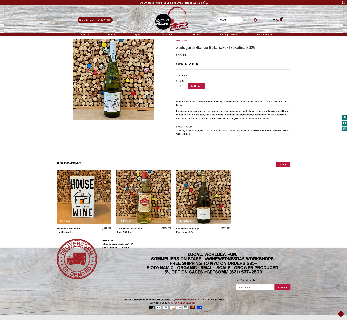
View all (283, 164)
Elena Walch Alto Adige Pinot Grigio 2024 (187, 230)
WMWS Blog (263, 34)
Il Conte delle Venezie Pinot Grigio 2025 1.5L (129, 230)
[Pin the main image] (193, 63)
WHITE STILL (182, 40)
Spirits (138, 34)
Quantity (180, 80)
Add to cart (196, 86)
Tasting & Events (229, 34)
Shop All (85, 34)
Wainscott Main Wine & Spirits (182, 302)
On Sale (197, 34)
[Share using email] (197, 63)
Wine (111, 34)
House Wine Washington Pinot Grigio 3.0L (68, 230)
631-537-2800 (104, 19)
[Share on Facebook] (186, 63)
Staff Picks (169, 34)
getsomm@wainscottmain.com (189, 299)
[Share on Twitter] (190, 63)
